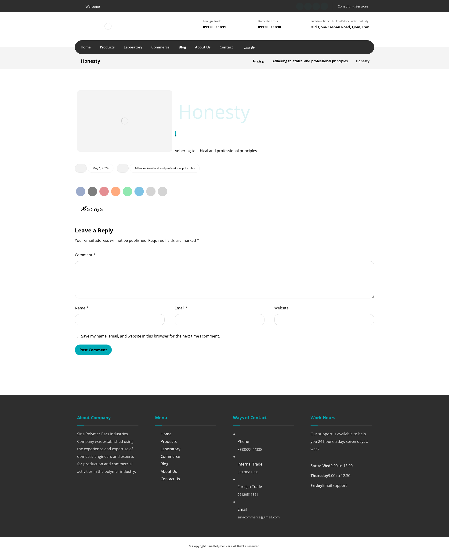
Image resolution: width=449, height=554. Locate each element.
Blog (164, 463)
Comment (85, 254)
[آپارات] (316, 6)
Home (166, 434)
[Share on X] (92, 191)
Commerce (170, 456)
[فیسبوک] (300, 6)
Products (169, 441)
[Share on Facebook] (80, 191)
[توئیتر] (308, 6)
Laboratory (170, 448)
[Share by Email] (151, 191)
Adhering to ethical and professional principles (164, 168)
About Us (169, 471)
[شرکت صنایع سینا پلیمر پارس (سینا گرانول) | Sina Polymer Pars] (243, 61)
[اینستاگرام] (324, 6)
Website (281, 308)
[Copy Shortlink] (162, 191)
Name (81, 308)
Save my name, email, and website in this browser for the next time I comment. (150, 336)
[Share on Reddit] (115, 191)
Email (181, 308)
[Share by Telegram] (139, 191)
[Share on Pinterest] (104, 191)
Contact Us (170, 478)
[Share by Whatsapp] (127, 191)
